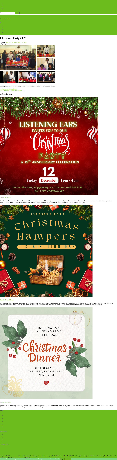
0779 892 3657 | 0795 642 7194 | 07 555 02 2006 (14, 0)
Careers (5, 417)
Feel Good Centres (8, 26)
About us (5, 414)
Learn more (68, 459)
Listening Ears (4, 16)
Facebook (6, 439)
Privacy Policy (7, 426)
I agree (62, 459)
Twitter (5, 434)
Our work (6, 24)
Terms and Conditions (9, 427)
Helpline (5, 415)
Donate (5, 31)
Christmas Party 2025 (5, 197)
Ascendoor (20, 457)
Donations (6, 418)
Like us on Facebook (4, 450)
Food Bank (6, 27)
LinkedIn (5, 437)
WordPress (33, 457)
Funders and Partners (9, 424)
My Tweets (3, 447)
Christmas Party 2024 (5, 402)
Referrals (5, 421)
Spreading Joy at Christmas (6, 299)
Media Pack (6, 423)
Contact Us (6, 34)
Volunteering (6, 420)
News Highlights (8, 29)
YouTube (5, 436)
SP (6, 457)
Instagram (6, 440)
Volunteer (6, 32)
